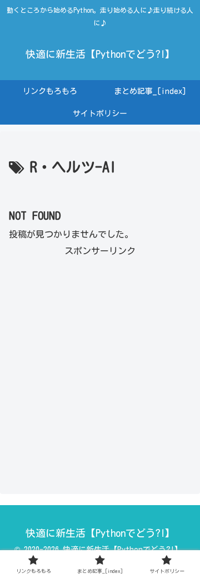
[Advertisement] (100, 360)
